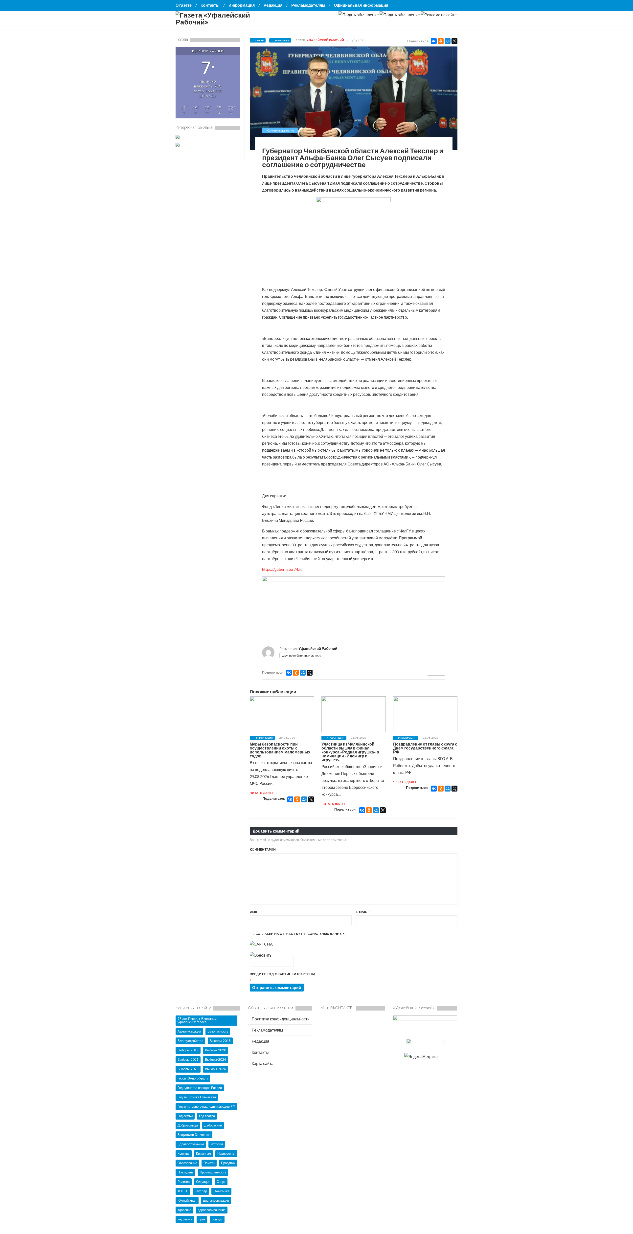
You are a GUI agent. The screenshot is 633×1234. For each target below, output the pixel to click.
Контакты (210, 5)
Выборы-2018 (220, 1041)
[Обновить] (260, 955)
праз (202, 1219)
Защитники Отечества (194, 1135)
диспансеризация (216, 1200)
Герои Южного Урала (193, 1078)
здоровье (184, 1210)
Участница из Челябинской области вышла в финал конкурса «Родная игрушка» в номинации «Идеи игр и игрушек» (350, 752)
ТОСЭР (183, 1191)
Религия (184, 1182)
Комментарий (263, 849)
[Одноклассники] (441, 41)
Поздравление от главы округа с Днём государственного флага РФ (425, 748)
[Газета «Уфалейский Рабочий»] (225, 22)
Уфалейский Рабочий (325, 40)
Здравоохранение (191, 1144)
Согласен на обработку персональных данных (300, 934)
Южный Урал (187, 1200)
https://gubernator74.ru (282, 569)
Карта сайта (262, 1063)
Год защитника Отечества (197, 1097)
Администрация (189, 1031)
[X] (454, 41)
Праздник (228, 1163)
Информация (241, 5)
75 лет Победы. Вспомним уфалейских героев (197, 1020)
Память (209, 1163)
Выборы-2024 (215, 1059)
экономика (281, 40)
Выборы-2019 (188, 1050)
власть (259, 40)
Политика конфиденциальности (280, 1018)
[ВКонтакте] (434, 41)
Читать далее (262, 793)
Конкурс (184, 1153)
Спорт (221, 1182)
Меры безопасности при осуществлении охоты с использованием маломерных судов (280, 750)
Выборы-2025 (188, 1069)
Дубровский (213, 1125)
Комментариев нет (281, 130)
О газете (184, 5)
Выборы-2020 (215, 1050)
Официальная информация (361, 5)
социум (217, 1219)
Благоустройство (190, 1041)
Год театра (207, 1116)
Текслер (201, 1191)
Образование (187, 1163)
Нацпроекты (226, 1153)
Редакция (273, 5)
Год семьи (185, 1116)
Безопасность (217, 1031)
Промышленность (213, 1172)
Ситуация (203, 1182)
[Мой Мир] (448, 41)
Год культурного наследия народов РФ (206, 1106)
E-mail (362, 912)
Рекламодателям (308, 5)
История (216, 1144)
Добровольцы (188, 1125)
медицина (185, 1219)
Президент (185, 1172)
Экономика (221, 1191)
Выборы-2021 (188, 1059)
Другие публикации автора (301, 655)
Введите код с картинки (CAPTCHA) (282, 974)
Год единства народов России (200, 1088)
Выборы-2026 (215, 1069)
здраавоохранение (212, 1210)
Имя (254, 912)
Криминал (203, 1153)
